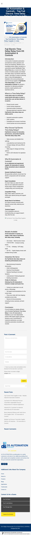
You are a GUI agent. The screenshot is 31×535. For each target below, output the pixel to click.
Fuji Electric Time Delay (19, 311)
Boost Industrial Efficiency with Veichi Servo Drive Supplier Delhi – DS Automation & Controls (15, 414)
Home (2, 474)
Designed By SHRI (15, 528)
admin (19, 43)
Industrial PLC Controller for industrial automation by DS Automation (13, 409)
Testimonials (4, 487)
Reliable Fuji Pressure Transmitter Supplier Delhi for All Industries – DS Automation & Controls (14, 421)
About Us (3, 476)
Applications (4, 484)
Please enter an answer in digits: (12, 372)
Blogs (2, 482)
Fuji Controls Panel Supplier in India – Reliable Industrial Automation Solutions (15, 397)
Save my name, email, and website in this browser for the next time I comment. (15, 368)
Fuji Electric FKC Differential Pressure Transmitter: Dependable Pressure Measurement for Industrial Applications (14, 403)
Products (3, 479)
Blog (15, 43)
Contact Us (3, 489)
